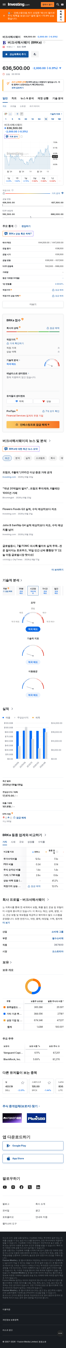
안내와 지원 (41, 1217)
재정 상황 (43, 98)
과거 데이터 (34, 106)
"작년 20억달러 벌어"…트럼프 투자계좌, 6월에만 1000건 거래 (31, 490)
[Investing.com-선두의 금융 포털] (19, 4)
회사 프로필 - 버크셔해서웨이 (24, 899)
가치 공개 (56, 193)
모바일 (6, 1210)
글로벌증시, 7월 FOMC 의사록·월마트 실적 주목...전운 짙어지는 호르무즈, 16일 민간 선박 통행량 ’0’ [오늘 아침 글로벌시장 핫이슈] (32, 550)
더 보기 (6, 922)
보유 (6, 962)
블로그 (6, 1203)
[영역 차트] (10, 114)
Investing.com (9, 477)
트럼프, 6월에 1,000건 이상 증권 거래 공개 (27, 472)
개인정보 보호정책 (10, 1320)
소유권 (23, 106)
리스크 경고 (8, 1330)
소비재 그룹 (57, 931)
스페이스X (36, 1082)
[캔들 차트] (6, 114)
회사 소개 (40, 1203)
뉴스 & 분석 (27, 98)
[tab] (7, 591)
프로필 (13, 106)
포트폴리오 (8, 1217)
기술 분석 (57, 98)
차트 (14, 98)
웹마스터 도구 (10, 1223)
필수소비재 (57, 938)
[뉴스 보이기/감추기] (21, 114)
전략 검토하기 (18, 88)
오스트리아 (57, 951)
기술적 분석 (11, 580)
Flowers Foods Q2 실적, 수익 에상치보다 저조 (30, 509)
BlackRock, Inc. (12, 1059)
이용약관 (6, 1309)
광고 (38, 1210)
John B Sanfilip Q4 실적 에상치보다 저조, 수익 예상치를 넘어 (33, 527)
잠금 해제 (36, 886)
